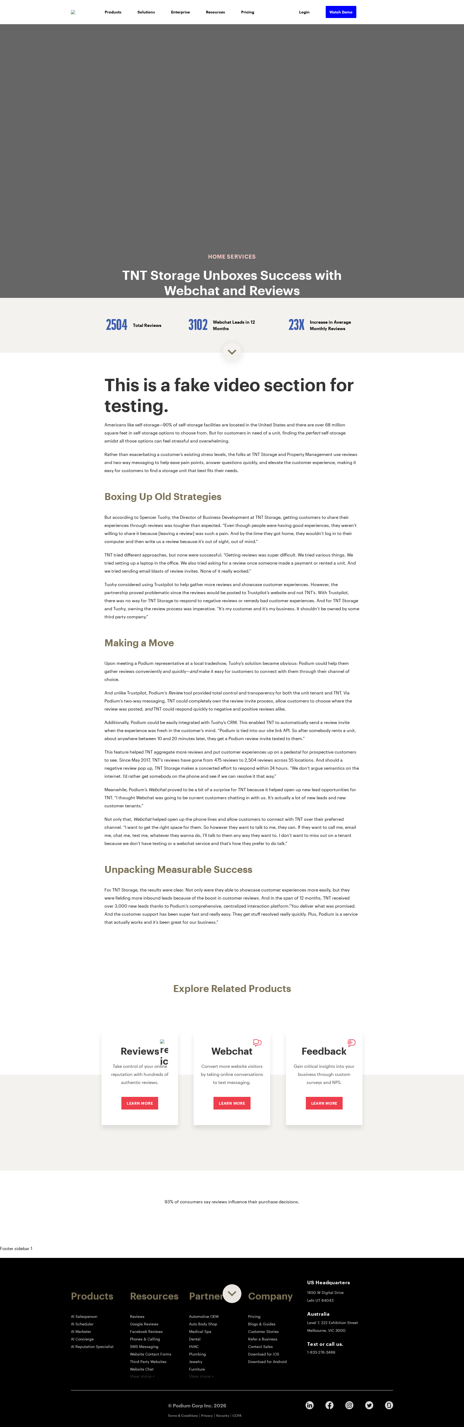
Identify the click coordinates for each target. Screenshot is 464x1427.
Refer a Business (262, 1339)
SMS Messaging (144, 1346)
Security (222, 1415)
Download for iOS (263, 1354)
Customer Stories (263, 1331)
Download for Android (267, 1361)
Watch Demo (341, 12)
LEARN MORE (140, 1103)
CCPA (237, 1415)
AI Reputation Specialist (92, 1346)
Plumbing (197, 1354)
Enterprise (180, 12)
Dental (195, 1339)
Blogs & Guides (262, 1324)
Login (304, 12)
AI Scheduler (82, 1324)
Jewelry (195, 1361)
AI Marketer (81, 1331)
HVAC (194, 1346)
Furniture (197, 1369)
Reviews (137, 1316)
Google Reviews (144, 1324)
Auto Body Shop (203, 1324)
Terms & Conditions (183, 1415)
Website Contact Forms (150, 1354)
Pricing (247, 12)
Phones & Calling (145, 1339)
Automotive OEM (204, 1316)
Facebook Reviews (146, 1331)
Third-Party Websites (148, 1361)
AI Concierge (82, 1339)
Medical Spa (200, 1331)
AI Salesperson (84, 1316)
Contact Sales (260, 1346)
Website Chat (142, 1369)
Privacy (207, 1415)
